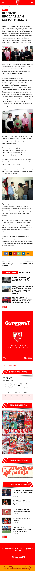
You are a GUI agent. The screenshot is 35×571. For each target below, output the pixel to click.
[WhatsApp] (19, 253)
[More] (28, 253)
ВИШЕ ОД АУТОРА (25, 272)
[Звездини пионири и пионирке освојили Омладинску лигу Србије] (6, 289)
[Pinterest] (15, 253)
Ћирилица (12, 365)
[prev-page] (3, 307)
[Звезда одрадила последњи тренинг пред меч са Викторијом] (6, 529)
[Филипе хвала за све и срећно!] (6, 521)
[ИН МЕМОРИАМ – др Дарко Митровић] (6, 280)
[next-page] (5, 307)
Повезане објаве (10, 272)
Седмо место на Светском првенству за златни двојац (21, 300)
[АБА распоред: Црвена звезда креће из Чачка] (6, 512)
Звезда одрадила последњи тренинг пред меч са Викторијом (22, 529)
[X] (10, 253)
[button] (3, 2)
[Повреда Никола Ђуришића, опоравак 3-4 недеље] (6, 502)
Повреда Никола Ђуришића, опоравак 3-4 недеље (22, 502)
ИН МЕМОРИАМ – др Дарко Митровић (21, 279)
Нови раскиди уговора (8, 265)
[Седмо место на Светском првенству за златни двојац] (6, 300)
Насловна (4, 7)
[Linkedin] (23, 253)
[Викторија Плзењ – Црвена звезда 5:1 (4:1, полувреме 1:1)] (6, 492)
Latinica (4, 365)
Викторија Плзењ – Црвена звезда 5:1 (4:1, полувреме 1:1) (23, 492)
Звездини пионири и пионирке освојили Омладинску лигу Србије (22, 290)
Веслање (11, 7)
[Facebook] (6, 253)
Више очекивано (26, 264)
